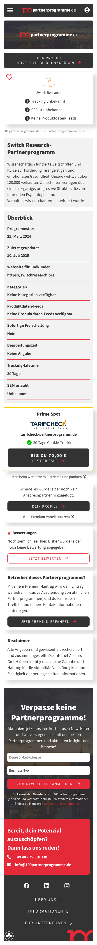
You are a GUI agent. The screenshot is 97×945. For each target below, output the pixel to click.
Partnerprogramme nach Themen (70, 131)
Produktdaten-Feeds (25, 306)
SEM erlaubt (18, 385)
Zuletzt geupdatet (23, 248)
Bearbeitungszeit (22, 345)
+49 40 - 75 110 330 (31, 857)
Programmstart (21, 229)
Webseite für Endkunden (29, 267)
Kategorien (17, 287)
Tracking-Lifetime (23, 365)
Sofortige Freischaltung (28, 325)
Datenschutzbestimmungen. (63, 804)
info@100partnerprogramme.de (43, 865)
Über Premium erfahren (46, 621)
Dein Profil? (45, 506)
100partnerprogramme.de (22, 131)
